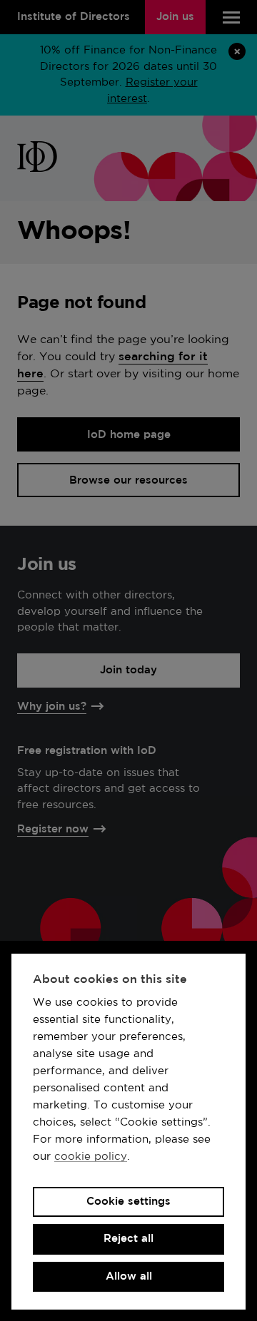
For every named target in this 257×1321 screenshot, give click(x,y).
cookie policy (90, 1156)
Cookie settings (128, 1201)
